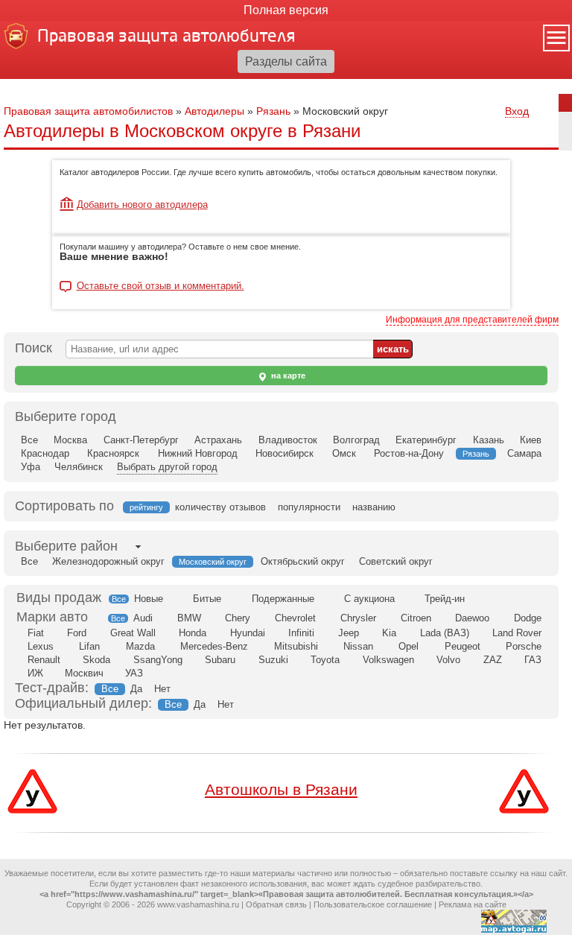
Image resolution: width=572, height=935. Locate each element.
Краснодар (45, 453)
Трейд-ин (445, 598)
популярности (309, 507)
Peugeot (462, 646)
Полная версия (286, 10)
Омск (344, 453)
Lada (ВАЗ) (444, 632)
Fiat (36, 632)
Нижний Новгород (198, 453)
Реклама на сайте (472, 904)
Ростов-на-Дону (409, 453)
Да (136, 688)
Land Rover (516, 632)
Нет (162, 688)
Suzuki (273, 659)
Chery (237, 618)
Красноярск (113, 453)
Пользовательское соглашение (373, 904)
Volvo (448, 659)
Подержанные (283, 598)
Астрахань (218, 440)
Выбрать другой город (167, 466)
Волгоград (356, 440)
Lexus (41, 646)
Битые (207, 598)
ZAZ (492, 659)
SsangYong (157, 659)
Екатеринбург (426, 440)
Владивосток (287, 440)
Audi (143, 618)
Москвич (84, 673)
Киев (530, 440)
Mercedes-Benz (214, 646)
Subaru (220, 659)
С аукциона (369, 598)
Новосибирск (284, 453)
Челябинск (78, 466)
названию (373, 507)
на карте (287, 375)
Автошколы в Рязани (281, 789)
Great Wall (133, 632)
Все (29, 440)
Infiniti (301, 632)
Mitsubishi (296, 646)
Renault (44, 659)
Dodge (527, 618)
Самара (524, 453)
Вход (517, 111)
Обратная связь (276, 904)
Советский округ (396, 561)
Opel (408, 646)
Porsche (523, 646)
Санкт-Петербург (141, 440)
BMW (189, 618)
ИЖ (35, 673)
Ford (76, 632)
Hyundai (247, 632)
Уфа (30, 466)
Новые (148, 598)
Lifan (89, 646)
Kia (389, 632)
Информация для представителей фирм (472, 319)
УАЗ (134, 673)
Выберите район (66, 546)
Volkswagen (388, 659)
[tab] (66, 546)
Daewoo (472, 618)
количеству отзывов (220, 507)
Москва (70, 440)
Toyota (325, 659)
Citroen (416, 618)
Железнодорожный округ (108, 561)
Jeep (348, 632)
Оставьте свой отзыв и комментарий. (160, 286)
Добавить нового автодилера (142, 204)
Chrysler (358, 618)
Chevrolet (295, 618)
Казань (488, 440)
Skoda (96, 659)
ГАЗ (532, 659)
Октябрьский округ (303, 561)
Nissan (358, 646)
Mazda (140, 646)
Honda (192, 632)
